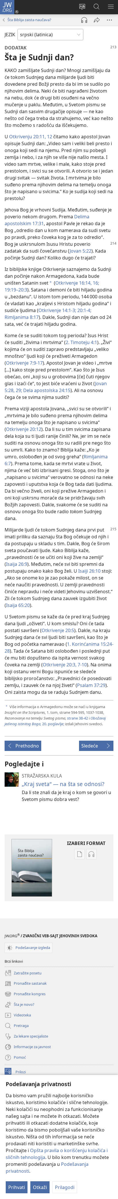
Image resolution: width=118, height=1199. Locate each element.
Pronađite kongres (25, 994)
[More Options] (109, 20)
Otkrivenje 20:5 (58, 630)
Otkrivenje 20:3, (59, 665)
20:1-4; (83, 310)
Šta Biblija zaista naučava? (29, 19)
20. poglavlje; (55, 721)
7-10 (81, 665)
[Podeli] (97, 20)
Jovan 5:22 (80, 251)
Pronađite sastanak (26, 984)
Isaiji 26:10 (89, 571)
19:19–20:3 (16, 290)
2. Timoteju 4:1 (81, 342)
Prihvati (16, 1187)
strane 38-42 (77, 718)
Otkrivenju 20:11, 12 (30, 136)
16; (95, 283)
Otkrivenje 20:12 (23, 429)
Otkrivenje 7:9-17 (24, 363)
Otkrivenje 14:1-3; (57, 310)
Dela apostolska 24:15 (46, 390)
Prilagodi (64, 1187)
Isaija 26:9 (16, 564)
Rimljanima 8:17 (22, 317)
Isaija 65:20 (18, 605)
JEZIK (10, 34)
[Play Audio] (84, 20)
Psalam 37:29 (91, 685)
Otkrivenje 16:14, (73, 283)
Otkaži (40, 1187)
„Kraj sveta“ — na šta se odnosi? (63, 784)
